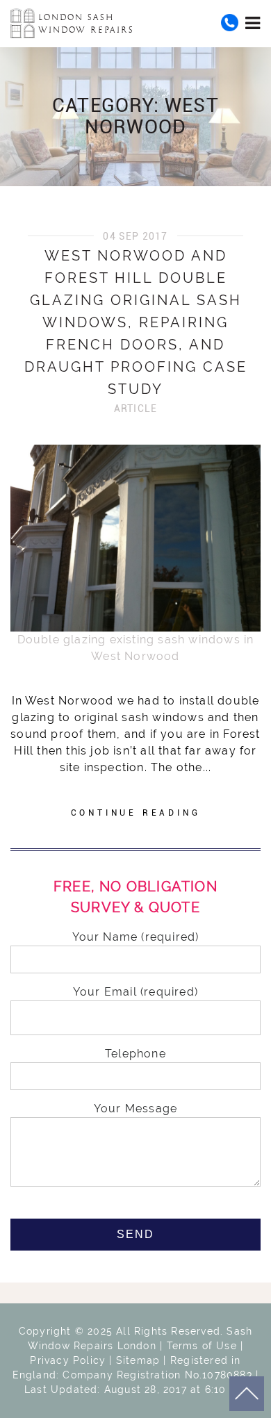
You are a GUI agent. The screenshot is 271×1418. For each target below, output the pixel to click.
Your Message (135, 1108)
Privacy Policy (68, 1360)
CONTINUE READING (136, 813)
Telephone (135, 1053)
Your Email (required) (135, 991)
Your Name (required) (135, 936)
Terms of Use (202, 1345)
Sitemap (138, 1360)
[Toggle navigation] (253, 23)
